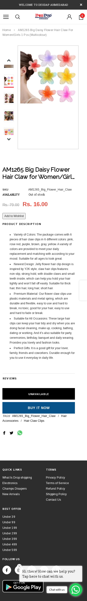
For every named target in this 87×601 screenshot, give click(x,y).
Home (6, 30)
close (81, 5)
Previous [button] (9, 60)
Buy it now (39, 408)
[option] (48, 75)
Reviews (10, 378)
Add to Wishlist (14, 216)
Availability (11, 194)
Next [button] (9, 139)
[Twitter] (11, 433)
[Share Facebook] (4, 433)
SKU (5, 189)
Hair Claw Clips (34, 420)
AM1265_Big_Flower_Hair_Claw (34, 416)
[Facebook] (6, 570)
